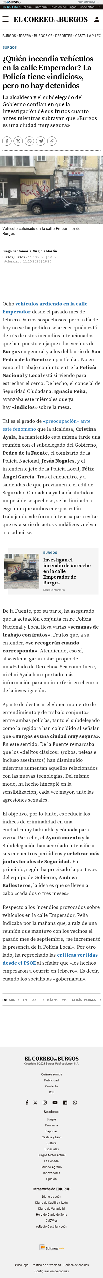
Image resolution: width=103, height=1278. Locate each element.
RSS (51, 1092)
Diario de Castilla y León (51, 1202)
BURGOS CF (43, 36)
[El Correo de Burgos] (51, 19)
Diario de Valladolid (51, 1208)
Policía (76, 1000)
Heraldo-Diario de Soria (51, 1214)
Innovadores (51, 1173)
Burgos (9, 36)
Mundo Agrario (52, 1167)
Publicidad (51, 1080)
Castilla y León (52, 1137)
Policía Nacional (55, 1000)
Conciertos (87, 7)
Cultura (51, 1143)
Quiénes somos (51, 1074)
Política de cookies (76, 1265)
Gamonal (41, 7)
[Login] (96, 19)
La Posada (51, 1161)
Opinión (51, 1179)
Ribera (25, 36)
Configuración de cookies (51, 1271)
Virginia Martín (45, 251)
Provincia (51, 1125)
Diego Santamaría (17, 251)
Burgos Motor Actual (52, 1155)
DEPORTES (63, 36)
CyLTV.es (52, 1220)
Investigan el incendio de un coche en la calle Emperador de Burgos (66, 571)
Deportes (52, 1131)
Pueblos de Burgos (63, 7)
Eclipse (27, 7)
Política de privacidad (46, 1265)
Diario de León (51, 1196)
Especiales (51, 1149)
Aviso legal (21, 1265)
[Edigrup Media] (51, 1247)
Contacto (51, 1086)
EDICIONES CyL (87, 2)
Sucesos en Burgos (24, 1000)
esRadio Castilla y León (51, 1226)
